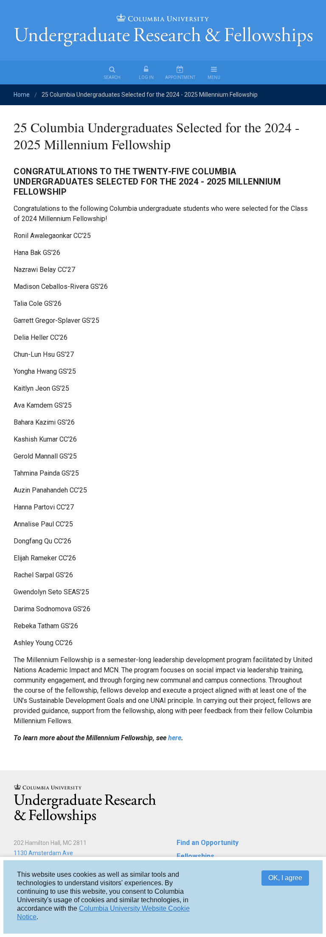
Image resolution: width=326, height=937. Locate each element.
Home (22, 94)
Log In (146, 77)
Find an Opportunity (208, 843)
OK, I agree (285, 877)
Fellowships (195, 856)
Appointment (180, 77)
